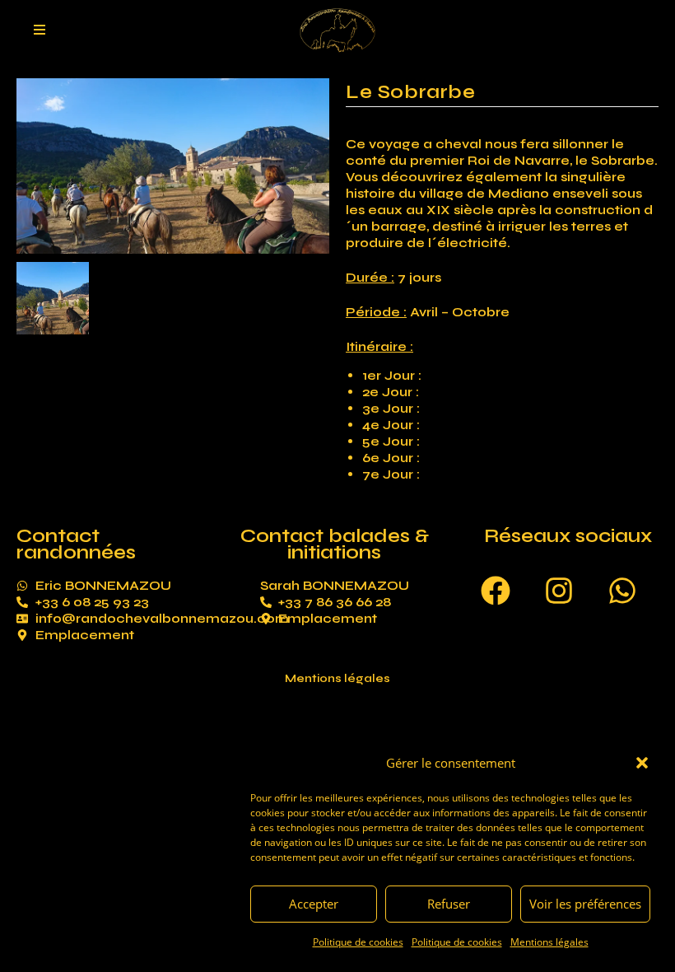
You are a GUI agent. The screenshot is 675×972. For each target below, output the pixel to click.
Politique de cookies (358, 942)
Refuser (448, 903)
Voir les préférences (585, 903)
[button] (642, 763)
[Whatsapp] (622, 590)
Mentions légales (549, 942)
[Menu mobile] (40, 30)
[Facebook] (495, 590)
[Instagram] (559, 590)
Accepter (313, 903)
